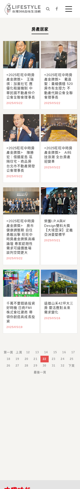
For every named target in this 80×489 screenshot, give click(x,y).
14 (46, 352)
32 (62, 365)
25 (71, 359)
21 (35, 359)
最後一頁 (40, 372)
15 (55, 352)
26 (8, 365)
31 (53, 365)
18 (8, 359)
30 (44, 365)
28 (26, 365)
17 (73, 352)
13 (37, 352)
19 (17, 359)
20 (26, 359)
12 (28, 352)
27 (17, 365)
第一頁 (8, 352)
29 (35, 365)
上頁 (19, 352)
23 (53, 359)
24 (62, 359)
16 (64, 352)
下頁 (71, 365)
